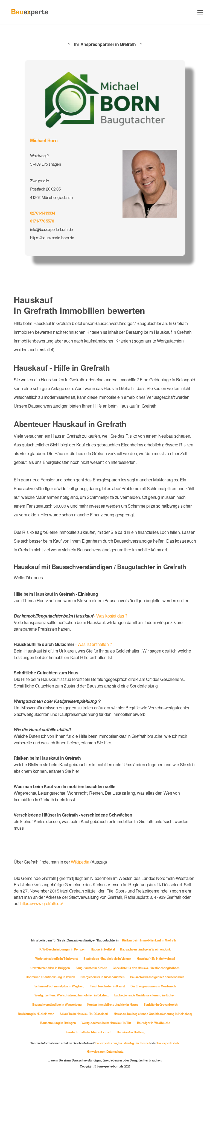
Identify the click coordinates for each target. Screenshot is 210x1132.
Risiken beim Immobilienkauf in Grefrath (149, 940)
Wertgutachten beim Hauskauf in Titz (106, 1022)
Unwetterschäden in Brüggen (50, 968)
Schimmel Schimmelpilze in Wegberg (59, 986)
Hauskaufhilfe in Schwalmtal (156, 958)
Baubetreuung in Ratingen (58, 1022)
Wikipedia (80, 862)
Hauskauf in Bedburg (131, 1032)
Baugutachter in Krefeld (91, 968)
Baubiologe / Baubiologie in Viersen (107, 958)
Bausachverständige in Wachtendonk (145, 949)
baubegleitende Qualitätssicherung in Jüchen (145, 995)
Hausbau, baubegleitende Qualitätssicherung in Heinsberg (153, 1013)
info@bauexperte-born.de (51, 229)
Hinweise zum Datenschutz (105, 1051)
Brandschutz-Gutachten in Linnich (88, 1032)
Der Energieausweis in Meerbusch (153, 986)
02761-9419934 (42, 213)
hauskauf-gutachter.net (134, 1043)
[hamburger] (200, 12)
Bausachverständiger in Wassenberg (57, 1004)
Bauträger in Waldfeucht (153, 1022)
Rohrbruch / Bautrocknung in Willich (50, 977)
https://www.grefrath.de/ (41, 903)
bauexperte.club (168, 1043)
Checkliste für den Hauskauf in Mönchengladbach (146, 968)
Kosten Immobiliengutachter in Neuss (112, 1004)
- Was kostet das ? (70, 616)
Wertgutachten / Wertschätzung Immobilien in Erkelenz (71, 995)
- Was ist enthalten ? (63, 644)
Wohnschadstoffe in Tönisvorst (56, 958)
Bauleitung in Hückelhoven (36, 1013)
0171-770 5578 (42, 221)
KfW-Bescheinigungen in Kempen (62, 949)
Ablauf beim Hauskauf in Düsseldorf (84, 1013)
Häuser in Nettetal (103, 949)
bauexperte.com (106, 1043)
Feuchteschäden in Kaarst (107, 986)
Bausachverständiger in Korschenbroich (157, 977)
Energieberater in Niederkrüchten (102, 977)
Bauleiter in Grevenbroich (161, 1004)
